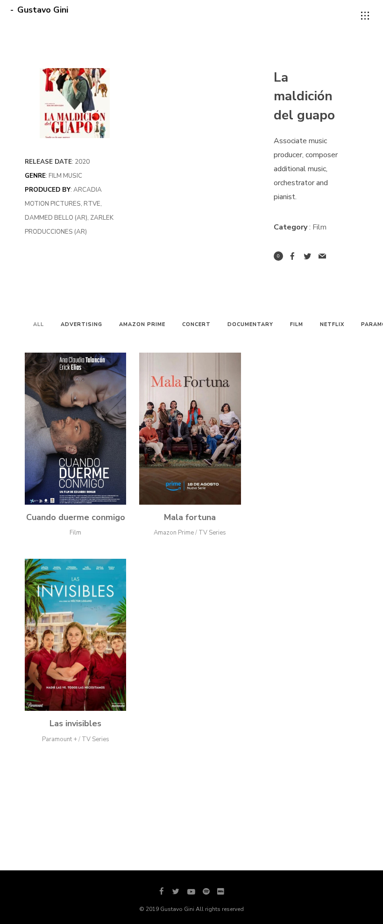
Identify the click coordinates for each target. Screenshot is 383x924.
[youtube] (191, 896)
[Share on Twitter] (307, 256)
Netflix (332, 324)
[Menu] (365, 16)
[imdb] (220, 892)
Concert (196, 324)
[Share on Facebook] (292, 256)
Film (296, 324)
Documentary (250, 324)
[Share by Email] (322, 256)
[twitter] (175, 892)
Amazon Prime (142, 324)
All (38, 324)
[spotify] (206, 892)
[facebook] (161, 892)
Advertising (81, 324)
